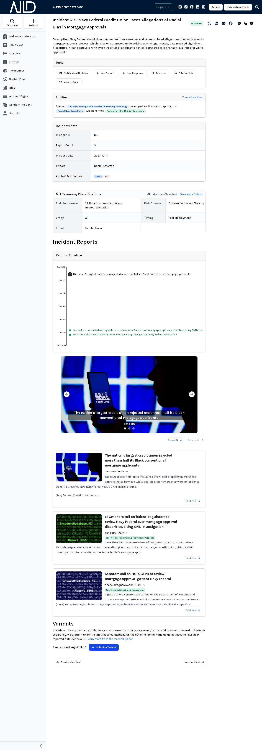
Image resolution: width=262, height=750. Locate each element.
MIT (107, 176)
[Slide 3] (133, 428)
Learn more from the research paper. (110, 639)
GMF (98, 176)
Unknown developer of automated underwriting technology (98, 106)
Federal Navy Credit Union (70, 111)
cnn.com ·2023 (114, 471)
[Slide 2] (129, 428)
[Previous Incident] (240, 23)
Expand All (173, 440)
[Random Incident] (246, 23)
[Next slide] (192, 394)
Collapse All (193, 440)
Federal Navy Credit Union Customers (125, 111)
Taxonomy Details (191, 194)
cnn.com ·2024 (114, 532)
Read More (191, 501)
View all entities (192, 97)
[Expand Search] (255, 7)
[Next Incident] (252, 23)
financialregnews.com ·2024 (123, 585)
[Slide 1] (125, 428)
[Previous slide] (67, 394)
